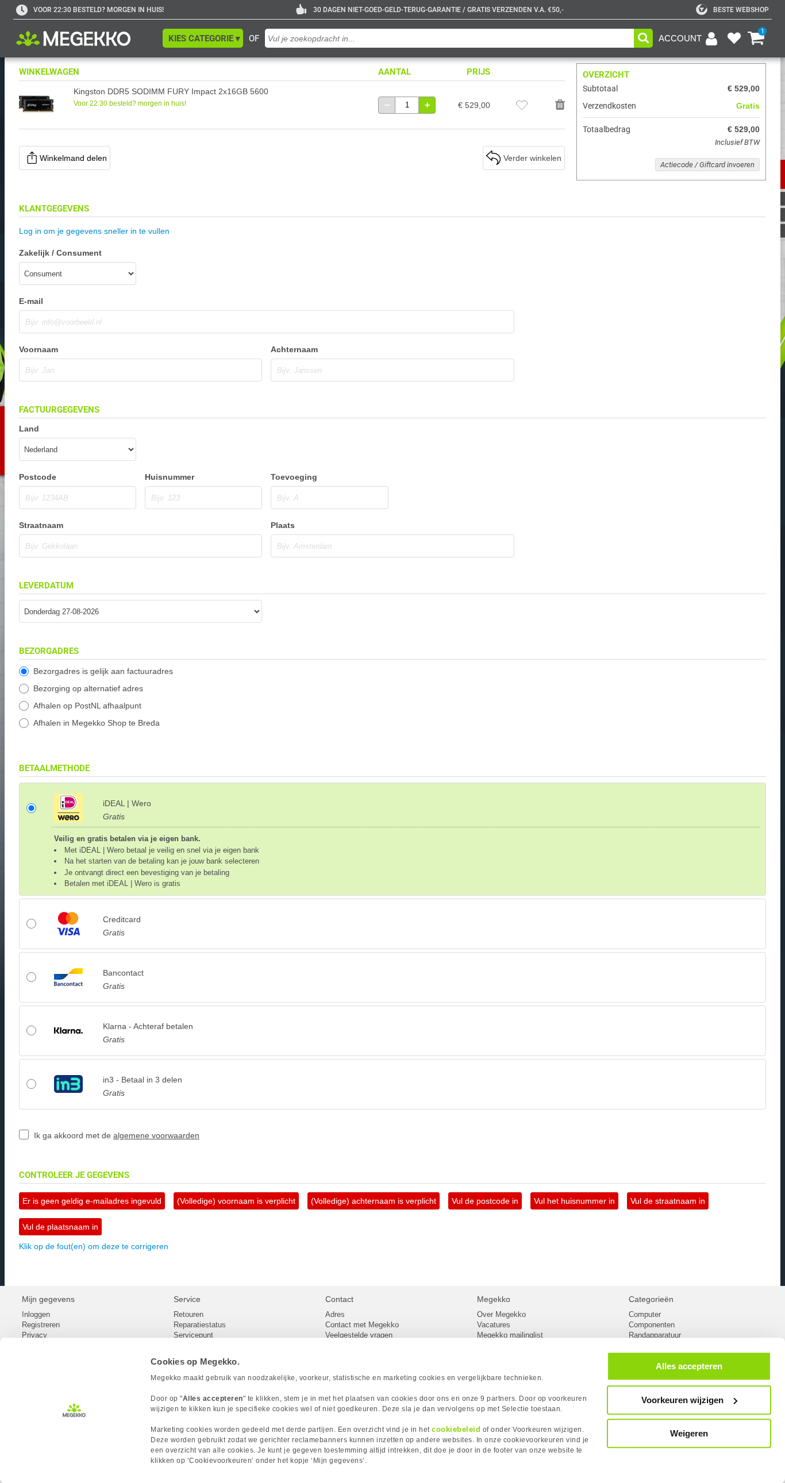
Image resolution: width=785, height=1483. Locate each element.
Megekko (493, 1299)
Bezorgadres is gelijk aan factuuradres (103, 671)
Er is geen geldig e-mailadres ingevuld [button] (91, 1200)
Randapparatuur (655, 1335)
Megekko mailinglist (510, 1335)
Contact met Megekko (362, 1324)
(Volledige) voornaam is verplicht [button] (236, 1200)
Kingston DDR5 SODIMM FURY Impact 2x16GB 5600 (171, 91)
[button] (203, 38)
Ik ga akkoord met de (116, 1135)
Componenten (652, 1324)
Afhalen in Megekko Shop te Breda (96, 722)
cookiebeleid (456, 1429)
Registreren (41, 1324)
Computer (645, 1314)
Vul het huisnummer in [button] (574, 1200)
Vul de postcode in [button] (485, 1200)
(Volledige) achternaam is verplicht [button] (373, 1200)
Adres (335, 1314)
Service (187, 1299)
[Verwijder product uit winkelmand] (560, 105)
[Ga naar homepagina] (86, 38)
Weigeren (689, 1433)
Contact (339, 1299)
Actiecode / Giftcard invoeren (707, 164)
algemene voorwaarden (156, 1135)
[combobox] (449, 38)
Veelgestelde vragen (358, 1335)
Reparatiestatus (200, 1324)
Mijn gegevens (48, 1299)
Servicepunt (193, 1335)
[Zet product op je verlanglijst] (522, 105)
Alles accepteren (689, 1366)
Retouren (188, 1314)
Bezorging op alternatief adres (88, 688)
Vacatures (493, 1324)
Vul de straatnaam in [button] (667, 1200)
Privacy (34, 1335)
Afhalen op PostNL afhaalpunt (87, 705)
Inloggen (36, 1314)
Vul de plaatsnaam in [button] (60, 1226)
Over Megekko (501, 1314)
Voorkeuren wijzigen (682, 1400)
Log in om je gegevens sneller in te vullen (94, 231)
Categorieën (651, 1299)
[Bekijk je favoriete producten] (734, 38)
